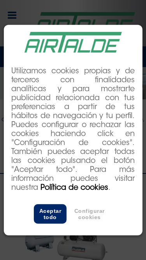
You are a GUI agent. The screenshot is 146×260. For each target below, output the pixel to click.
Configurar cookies (89, 214)
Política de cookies (74, 188)
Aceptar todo (50, 214)
